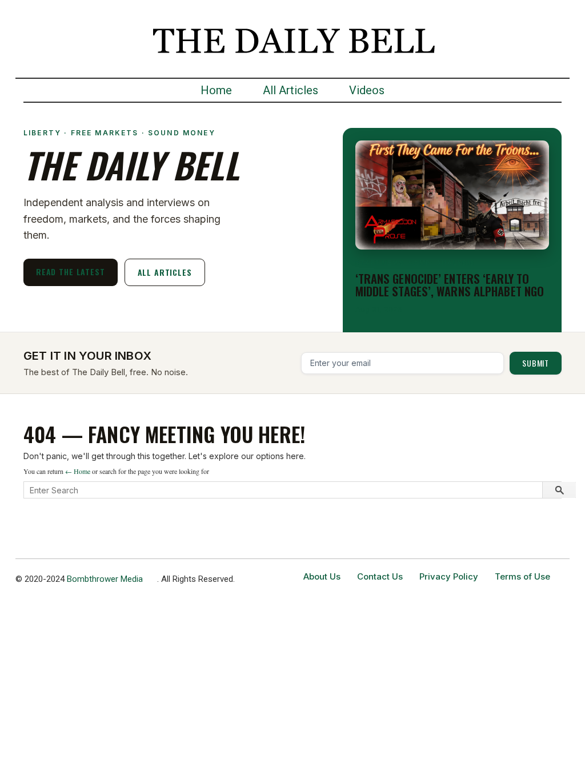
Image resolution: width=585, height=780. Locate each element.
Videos (366, 90)
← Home (77, 471)
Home (216, 90)
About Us (321, 576)
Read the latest (70, 272)
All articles (165, 272)
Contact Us (380, 576)
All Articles (290, 90)
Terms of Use (522, 576)
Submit (535, 363)
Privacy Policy (448, 576)
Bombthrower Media (105, 579)
